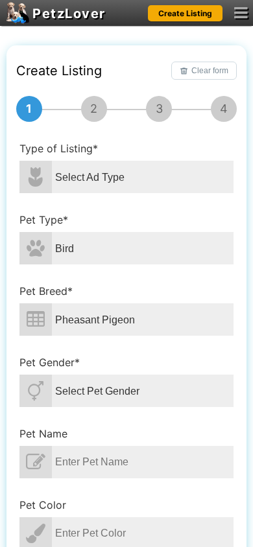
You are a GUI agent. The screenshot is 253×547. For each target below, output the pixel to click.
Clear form (209, 70)
